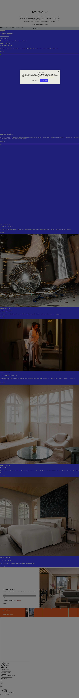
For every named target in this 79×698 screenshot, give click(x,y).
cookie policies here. (50, 76)
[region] (40, 77)
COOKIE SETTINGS (35, 80)
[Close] (58, 71)
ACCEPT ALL (44, 80)
